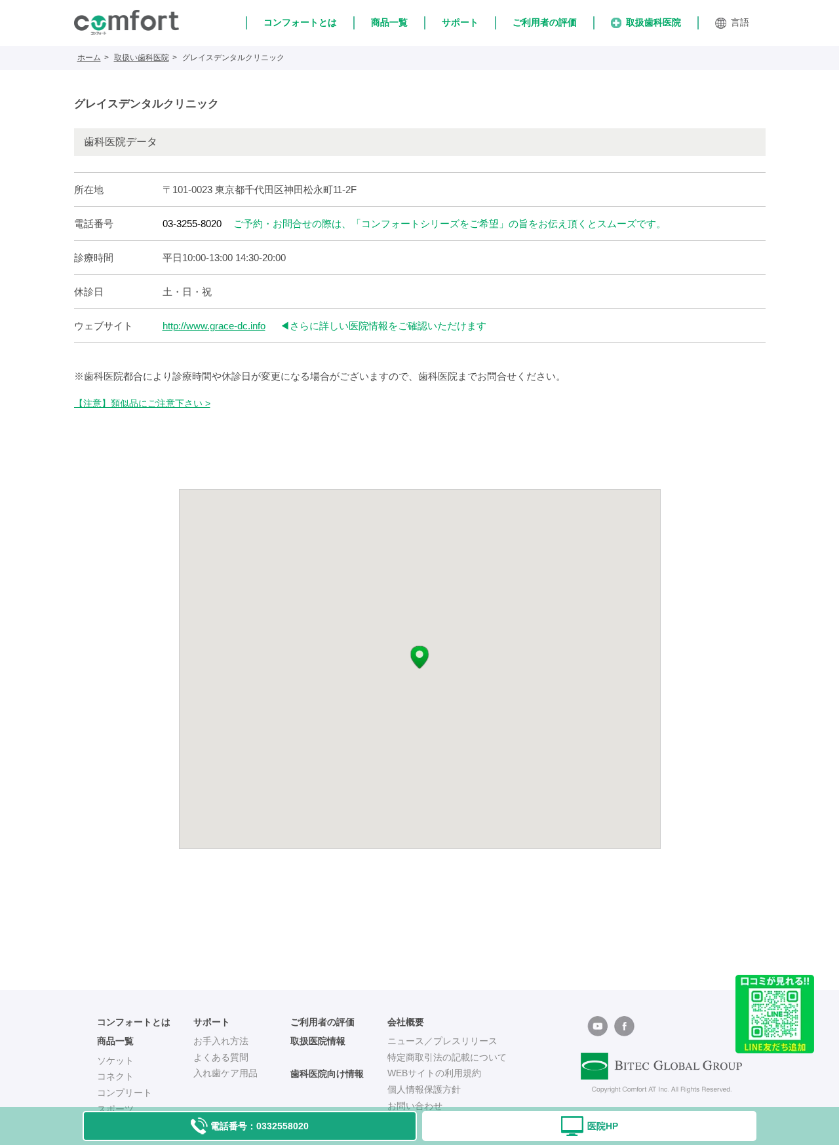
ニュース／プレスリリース (442, 1041)
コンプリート (124, 1092)
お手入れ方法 (220, 1041)
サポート (460, 22)
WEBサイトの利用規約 (434, 1073)
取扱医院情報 (317, 1041)
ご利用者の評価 (545, 22)
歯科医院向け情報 (327, 1073)
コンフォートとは (300, 22)
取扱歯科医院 (653, 22)
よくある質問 (220, 1057)
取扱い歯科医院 (141, 57)
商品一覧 (389, 22)
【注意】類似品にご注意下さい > (142, 403)
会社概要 (405, 1022)
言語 (740, 22)
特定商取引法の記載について (447, 1057)
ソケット (115, 1060)
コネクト (115, 1076)
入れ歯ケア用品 (225, 1073)
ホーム (89, 57)
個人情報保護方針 (424, 1089)
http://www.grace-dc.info (214, 325)
